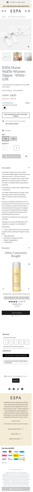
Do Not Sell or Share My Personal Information (16, 424)
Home (3, 17)
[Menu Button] (2, 11)
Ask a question (18, 90)
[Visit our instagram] (14, 389)
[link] (25, 11)
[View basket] (28, 11)
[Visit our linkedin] (22, 389)
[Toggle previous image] (1, 34)
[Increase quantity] (16, 147)
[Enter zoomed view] (28, 46)
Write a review (7, 90)
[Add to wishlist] (26, 156)
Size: (3, 134)
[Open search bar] (5, 11)
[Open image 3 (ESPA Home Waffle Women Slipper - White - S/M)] (28, 56)
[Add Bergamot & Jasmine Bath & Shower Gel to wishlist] (29, 264)
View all (27, 103)
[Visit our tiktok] (18, 389)
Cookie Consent (16, 421)
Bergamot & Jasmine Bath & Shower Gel (17, 294)
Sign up (15, 381)
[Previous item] (3, 289)
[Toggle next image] (30, 34)
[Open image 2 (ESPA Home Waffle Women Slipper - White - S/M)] (17, 56)
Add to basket (17, 313)
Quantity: (5, 143)
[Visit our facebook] (9, 389)
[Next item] (28, 289)
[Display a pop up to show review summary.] (24, 301)
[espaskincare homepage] (15, 11)
